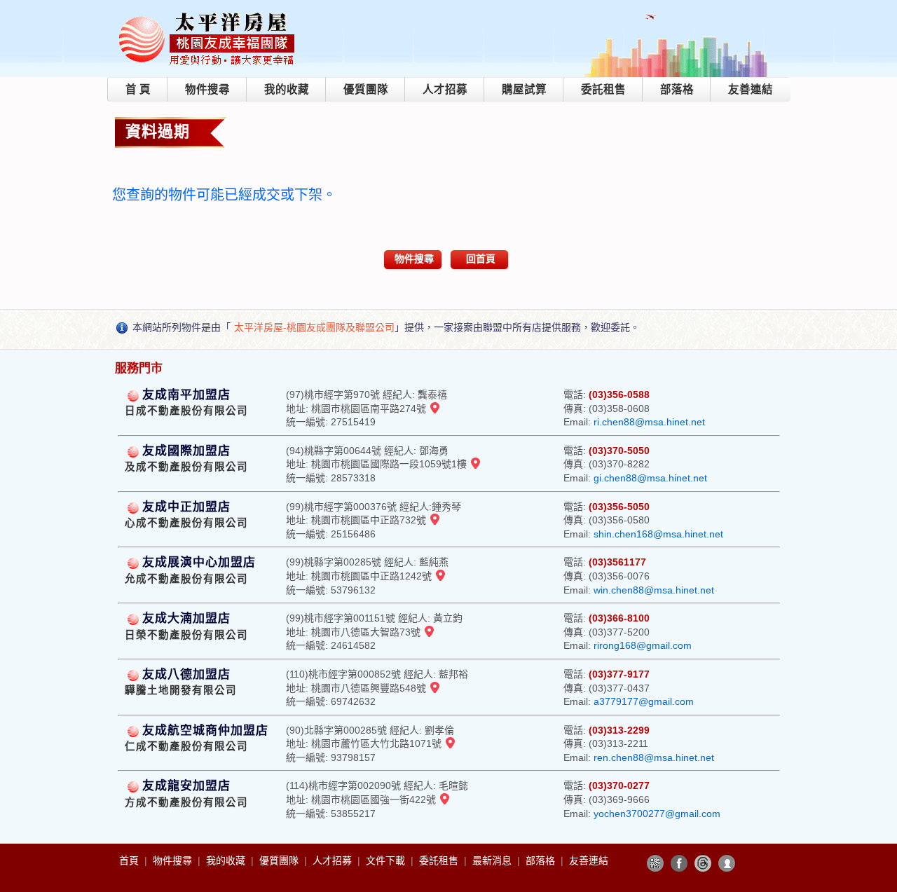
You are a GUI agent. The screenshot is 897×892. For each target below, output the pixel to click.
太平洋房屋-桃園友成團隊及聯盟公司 (314, 327)
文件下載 (387, 860)
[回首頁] (207, 16)
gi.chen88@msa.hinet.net (650, 477)
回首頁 (480, 258)
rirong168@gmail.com (643, 645)
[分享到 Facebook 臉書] (679, 863)
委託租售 (603, 89)
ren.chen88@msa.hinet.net (654, 757)
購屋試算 (524, 89)
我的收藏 (286, 89)
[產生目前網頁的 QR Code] (655, 863)
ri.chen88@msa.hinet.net (649, 421)
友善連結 (750, 89)
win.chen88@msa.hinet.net (654, 590)
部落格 (677, 89)
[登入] (726, 863)
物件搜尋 (207, 89)
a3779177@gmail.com (644, 701)
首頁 (130, 860)
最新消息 (493, 860)
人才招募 (445, 89)
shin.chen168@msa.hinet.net (658, 534)
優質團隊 (365, 89)
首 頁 (138, 89)
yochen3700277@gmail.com (657, 813)
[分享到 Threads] (702, 863)
